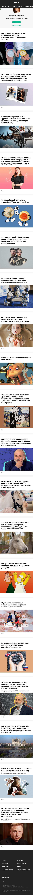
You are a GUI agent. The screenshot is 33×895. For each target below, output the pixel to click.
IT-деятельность (8, 869)
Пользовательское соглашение (9, 885)
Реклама (5, 863)
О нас (4, 860)
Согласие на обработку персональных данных (12, 886)
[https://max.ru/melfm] (29, 854)
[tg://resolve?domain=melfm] (3, 854)
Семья (4, 6)
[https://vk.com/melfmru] (12, 854)
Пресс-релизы (22, 863)
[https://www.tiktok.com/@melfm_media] (16, 854)
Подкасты (5, 866)
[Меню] (30, 2)
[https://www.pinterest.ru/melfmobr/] (20, 854)
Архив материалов (23, 869)
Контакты (20, 860)
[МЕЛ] (16, 2)
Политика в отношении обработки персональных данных (14, 887)
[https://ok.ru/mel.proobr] (25, 854)
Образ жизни (17, 6)
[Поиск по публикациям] (2, 2)
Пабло (19, 866)
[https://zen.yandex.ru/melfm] (8, 854)
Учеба (10, 6)
